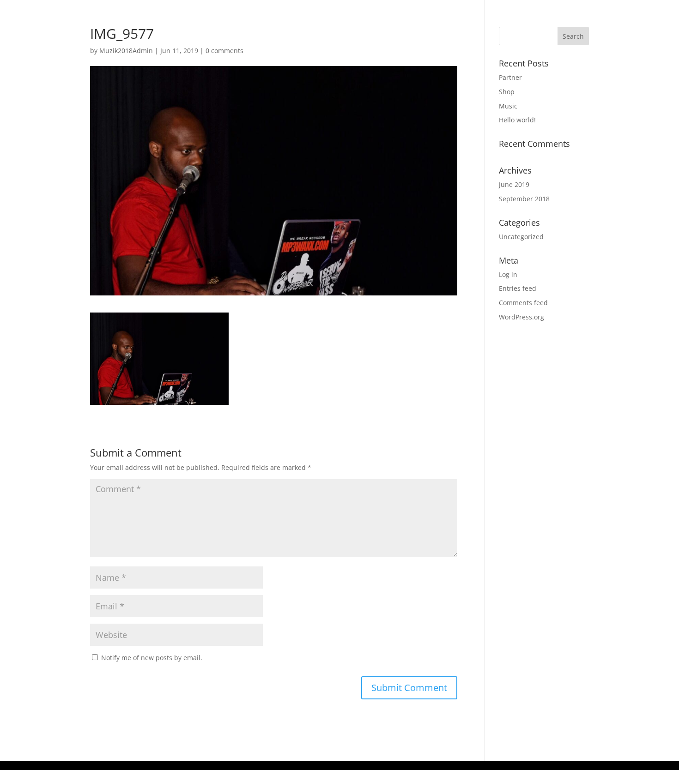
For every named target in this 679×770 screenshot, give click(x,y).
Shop (507, 91)
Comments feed (523, 302)
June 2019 (514, 184)
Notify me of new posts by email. (151, 657)
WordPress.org (521, 317)
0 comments (224, 50)
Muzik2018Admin (126, 50)
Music (508, 106)
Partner (510, 77)
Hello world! (517, 119)
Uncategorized (521, 236)
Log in (508, 274)
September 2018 (524, 198)
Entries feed (517, 288)
